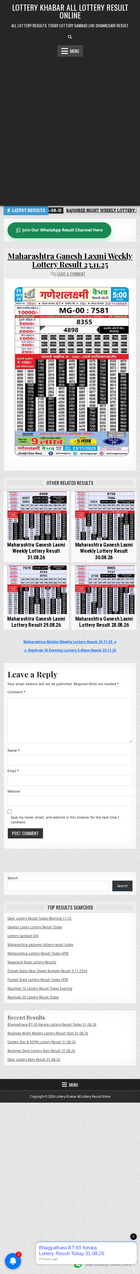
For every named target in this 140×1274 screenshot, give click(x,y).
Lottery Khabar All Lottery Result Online (70, 11)
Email (13, 771)
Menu (74, 51)
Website (13, 791)
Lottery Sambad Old (22, 936)
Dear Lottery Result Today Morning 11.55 (39, 918)
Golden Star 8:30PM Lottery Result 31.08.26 (41, 1042)
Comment (16, 692)
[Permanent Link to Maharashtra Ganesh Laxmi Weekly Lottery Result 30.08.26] (103, 515)
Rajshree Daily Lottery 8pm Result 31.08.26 (41, 1050)
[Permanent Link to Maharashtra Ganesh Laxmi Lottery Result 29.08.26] (36, 589)
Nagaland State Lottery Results (31, 962)
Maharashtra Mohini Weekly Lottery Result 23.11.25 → (70, 641)
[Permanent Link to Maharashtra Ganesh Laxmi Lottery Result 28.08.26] (103, 589)
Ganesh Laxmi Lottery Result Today (34, 927)
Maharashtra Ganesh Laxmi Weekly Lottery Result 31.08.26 (36, 551)
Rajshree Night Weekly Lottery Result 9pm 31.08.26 (47, 1033)
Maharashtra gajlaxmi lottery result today (40, 944)
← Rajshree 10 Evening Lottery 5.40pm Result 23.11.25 (70, 650)
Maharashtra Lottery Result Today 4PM (37, 953)
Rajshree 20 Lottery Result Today (33, 997)
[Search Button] (70, 37)
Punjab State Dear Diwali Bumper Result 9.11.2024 (47, 971)
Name (13, 750)
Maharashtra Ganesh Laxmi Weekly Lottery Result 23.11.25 (70, 260)
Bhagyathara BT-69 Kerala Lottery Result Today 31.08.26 (51, 1024)
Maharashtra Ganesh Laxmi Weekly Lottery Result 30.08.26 (104, 551)
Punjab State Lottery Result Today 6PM (37, 979)
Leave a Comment (71, 274)
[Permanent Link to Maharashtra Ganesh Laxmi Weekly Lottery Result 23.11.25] (70, 371)
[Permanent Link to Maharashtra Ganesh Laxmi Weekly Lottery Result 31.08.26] (36, 515)
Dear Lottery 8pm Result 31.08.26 (33, 1059)
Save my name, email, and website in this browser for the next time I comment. (65, 819)
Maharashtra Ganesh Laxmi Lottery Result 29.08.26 (36, 622)
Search (12, 878)
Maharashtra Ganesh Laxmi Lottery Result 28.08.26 (104, 622)
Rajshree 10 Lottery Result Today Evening (39, 988)
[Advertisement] (70, 129)
